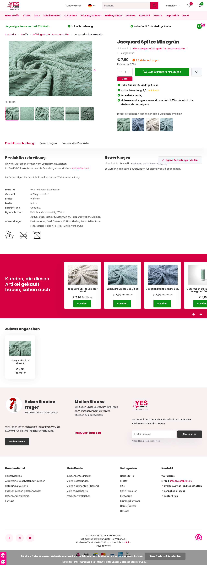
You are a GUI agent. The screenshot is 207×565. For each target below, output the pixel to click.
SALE (37, 15)
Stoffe (27, 15)
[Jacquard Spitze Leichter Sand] (152, 124)
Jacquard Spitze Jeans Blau (162, 289)
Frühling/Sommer (91, 15)
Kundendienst (73, 5)
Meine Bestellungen (78, 481)
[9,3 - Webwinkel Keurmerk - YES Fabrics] (198, 537)
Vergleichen (127, 53)
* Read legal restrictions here (146, 441)
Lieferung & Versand (16, 486)
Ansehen (82, 303)
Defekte (131, 15)
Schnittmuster (52, 15)
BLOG (186, 15)
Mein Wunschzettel (77, 491)
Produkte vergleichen (79, 496)
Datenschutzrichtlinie (17, 496)
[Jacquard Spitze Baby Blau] (166, 124)
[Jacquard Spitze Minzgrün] (123, 124)
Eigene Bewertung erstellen (181, 160)
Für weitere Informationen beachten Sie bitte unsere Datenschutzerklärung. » (104, 561)
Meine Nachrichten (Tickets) (83, 486)
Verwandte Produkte (75, 143)
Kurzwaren (70, 15)
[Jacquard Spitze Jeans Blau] (138, 124)
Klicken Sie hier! (80, 168)
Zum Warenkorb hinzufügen (164, 71)
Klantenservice (13, 476)
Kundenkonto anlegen (79, 476)
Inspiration (172, 15)
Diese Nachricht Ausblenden (165, 556)
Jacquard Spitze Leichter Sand (83, 290)
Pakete (158, 15)
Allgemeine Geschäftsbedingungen (25, 481)
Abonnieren (189, 434)
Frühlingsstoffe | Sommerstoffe (51, 34)
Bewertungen (48, 143)
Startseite (10, 34)
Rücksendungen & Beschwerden (23, 491)
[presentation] (6, 70)
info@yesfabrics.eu (88, 433)
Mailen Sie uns (17, 441)
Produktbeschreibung (19, 143)
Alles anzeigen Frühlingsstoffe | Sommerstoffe (158, 48)
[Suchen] (154, 5)
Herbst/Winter (113, 15)
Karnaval (144, 15)
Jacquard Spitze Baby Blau (123, 289)
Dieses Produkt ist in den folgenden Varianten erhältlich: (149, 113)
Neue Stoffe (12, 15)
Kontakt (9, 501)
